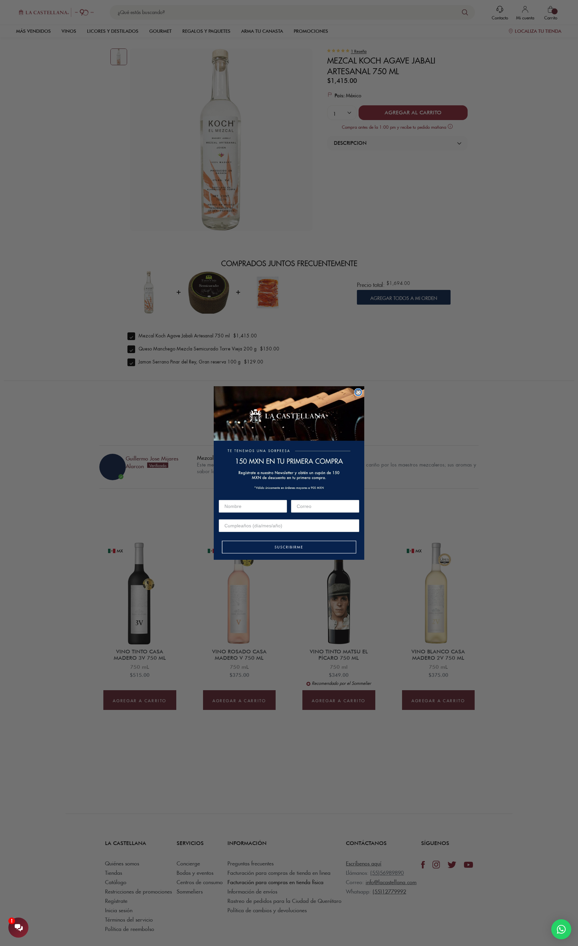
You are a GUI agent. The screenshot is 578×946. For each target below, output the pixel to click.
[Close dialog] (358, 392)
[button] (289, 547)
